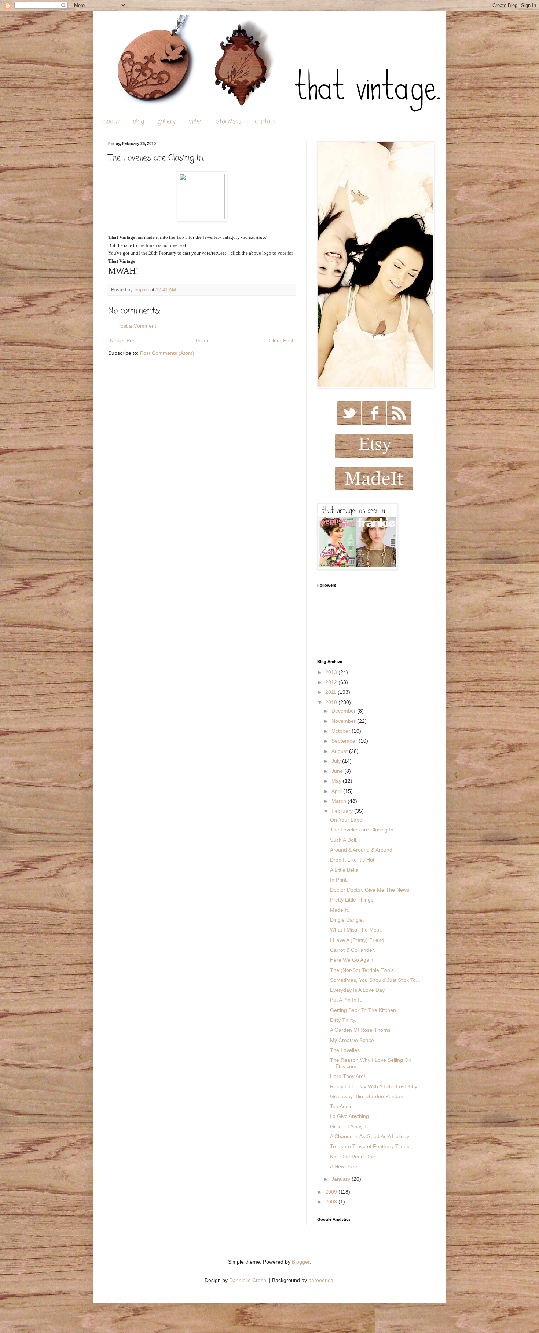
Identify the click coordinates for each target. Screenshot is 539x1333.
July (336, 761)
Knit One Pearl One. (353, 1156)
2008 (331, 1202)
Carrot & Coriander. (352, 950)
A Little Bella (344, 870)
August (340, 751)
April (337, 791)
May (337, 781)
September (345, 741)
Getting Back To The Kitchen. (363, 1010)
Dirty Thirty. (343, 1020)
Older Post (281, 340)
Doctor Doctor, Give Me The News (369, 890)
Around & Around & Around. (362, 850)
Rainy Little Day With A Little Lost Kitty (373, 1086)
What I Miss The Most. (356, 930)
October (341, 731)
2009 (331, 1192)
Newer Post (123, 340)
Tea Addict (342, 1106)
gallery (166, 121)
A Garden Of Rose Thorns (360, 1030)
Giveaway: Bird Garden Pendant (367, 1096)
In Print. (339, 880)
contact (265, 121)
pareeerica (320, 1280)
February (342, 811)
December (344, 711)
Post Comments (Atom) (167, 353)
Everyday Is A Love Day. (358, 990)
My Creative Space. (352, 1040)
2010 (331, 702)
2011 (331, 692)
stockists (229, 121)
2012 (331, 682)
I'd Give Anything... (351, 1116)
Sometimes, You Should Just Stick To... (375, 980)
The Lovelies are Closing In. (362, 830)
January (341, 1179)
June (337, 771)
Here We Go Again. (352, 960)
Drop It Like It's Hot (352, 860)
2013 (331, 672)
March (339, 801)
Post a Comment (136, 326)
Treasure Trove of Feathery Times (369, 1146)
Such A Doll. (344, 840)
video (196, 121)
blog (138, 121)
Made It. (339, 910)
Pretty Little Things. (352, 900)
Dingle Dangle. (347, 920)
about (111, 121)
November (344, 721)
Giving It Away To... (352, 1126)
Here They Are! (347, 1076)
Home (203, 340)
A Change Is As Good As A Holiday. (370, 1136)
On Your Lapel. (347, 820)
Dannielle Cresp (247, 1280)
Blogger (300, 1262)
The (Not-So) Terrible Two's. (362, 970)
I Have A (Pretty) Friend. (358, 940)
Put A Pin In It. (346, 1000)
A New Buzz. (344, 1166)
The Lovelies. (345, 1050)
